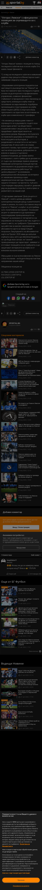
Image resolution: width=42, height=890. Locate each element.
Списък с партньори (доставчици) (16, 873)
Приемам (21, 880)
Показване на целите (21, 886)
